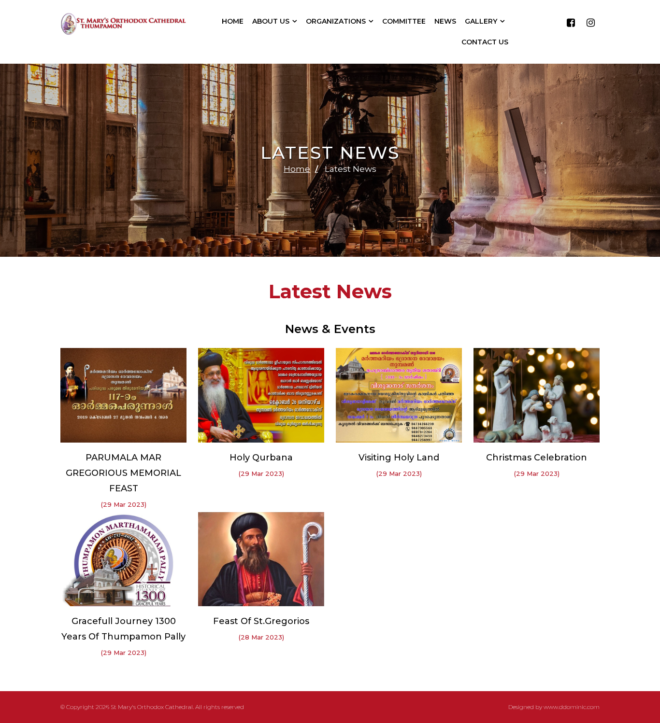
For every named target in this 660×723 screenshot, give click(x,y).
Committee (404, 21)
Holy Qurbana (261, 457)
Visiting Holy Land (399, 457)
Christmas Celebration (536, 457)
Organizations (336, 21)
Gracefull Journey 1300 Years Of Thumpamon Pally (123, 629)
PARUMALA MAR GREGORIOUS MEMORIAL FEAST (123, 473)
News (445, 21)
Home (233, 21)
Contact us (484, 42)
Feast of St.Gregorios (261, 621)
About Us (270, 21)
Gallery (481, 21)
